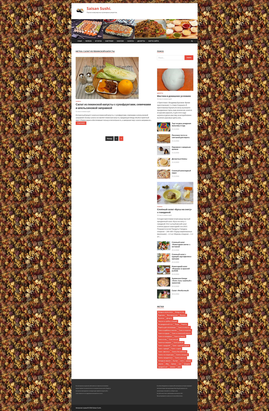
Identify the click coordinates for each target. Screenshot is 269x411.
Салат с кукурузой (164, 345)
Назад (109, 139)
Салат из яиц (162, 339)
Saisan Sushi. (99, 8)
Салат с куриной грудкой (180, 345)
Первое (88, 41)
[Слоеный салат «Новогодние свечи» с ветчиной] (163, 250)
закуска (160, 364)
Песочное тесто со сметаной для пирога (180, 136)
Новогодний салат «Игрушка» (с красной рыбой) (181, 268)
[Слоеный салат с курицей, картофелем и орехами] (163, 262)
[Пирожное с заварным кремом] (163, 154)
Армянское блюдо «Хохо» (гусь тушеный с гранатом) (181, 280)
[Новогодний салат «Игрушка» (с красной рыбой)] (163, 274)
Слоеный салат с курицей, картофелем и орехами (181, 256)
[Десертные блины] (163, 166)
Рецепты (184, 324)
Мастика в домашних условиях (174, 96)
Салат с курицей (163, 348)
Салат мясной (173, 339)
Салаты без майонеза (179, 351)
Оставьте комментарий (83, 111)
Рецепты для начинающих (167, 327)
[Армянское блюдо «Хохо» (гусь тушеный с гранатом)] (163, 286)
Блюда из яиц (179, 312)
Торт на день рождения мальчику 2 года (181, 124)
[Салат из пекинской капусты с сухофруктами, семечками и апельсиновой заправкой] (114, 79)
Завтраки (109, 41)
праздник (187, 364)
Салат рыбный (178, 342)
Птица (177, 324)
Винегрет (183, 315)
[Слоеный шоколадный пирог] (163, 178)
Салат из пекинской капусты (181, 333)
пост (179, 364)
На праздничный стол (165, 324)
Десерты (141, 41)
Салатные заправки (164, 342)
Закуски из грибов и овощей (167, 321)
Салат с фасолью (164, 351)
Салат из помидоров (165, 336)
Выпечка (161, 318)
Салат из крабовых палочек (167, 330)
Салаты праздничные (165, 358)
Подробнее (81, 123)
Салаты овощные (182, 354)
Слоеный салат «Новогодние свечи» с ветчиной (181, 244)
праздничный (162, 367)
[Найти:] (175, 57)
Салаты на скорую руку (166, 354)
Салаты (130, 41)
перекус (173, 364)
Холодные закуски (164, 361)
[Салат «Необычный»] (163, 298)
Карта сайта (153, 41)
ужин (179, 367)
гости (182, 361)
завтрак (188, 361)
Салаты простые (180, 358)
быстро (175, 361)
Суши (79, 41)
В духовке (161, 315)
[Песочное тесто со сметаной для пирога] (163, 143)
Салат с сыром (176, 348)
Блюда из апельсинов (165, 312)
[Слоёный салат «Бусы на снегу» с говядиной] (175, 205)
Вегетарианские (172, 315)
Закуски (120, 41)
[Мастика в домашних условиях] (175, 91)
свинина (172, 367)
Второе (98, 41)
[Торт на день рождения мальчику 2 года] (163, 131)
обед (167, 364)
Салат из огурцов (164, 333)
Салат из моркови (185, 330)
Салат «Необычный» (180, 290)
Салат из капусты (184, 327)
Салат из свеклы (179, 336)
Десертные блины (179, 159)
